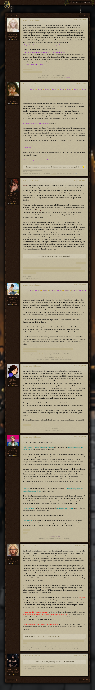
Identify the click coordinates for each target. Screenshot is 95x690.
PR (63, 430)
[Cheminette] (7, 4)
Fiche (52, 77)
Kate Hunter (43, 354)
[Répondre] (16, 16)
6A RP (61, 357)
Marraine (53, 173)
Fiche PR (56, 357)
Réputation (57, 77)
